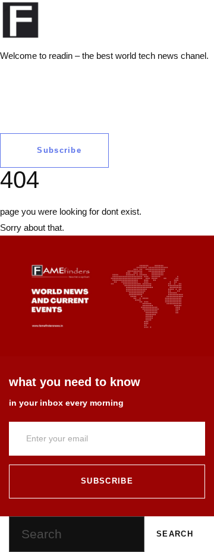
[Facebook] (15, 78)
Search (174, 533)
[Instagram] (79, 78)
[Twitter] (47, 78)
